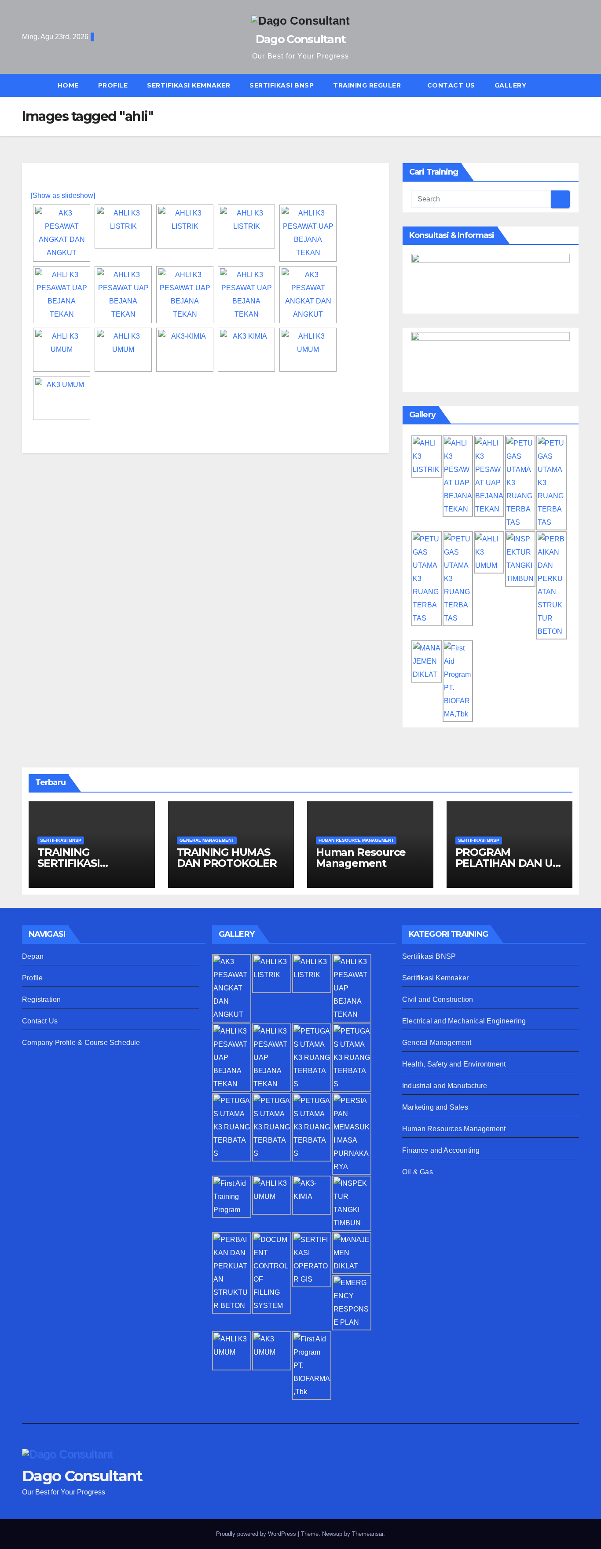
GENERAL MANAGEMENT (207, 840)
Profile (113, 85)
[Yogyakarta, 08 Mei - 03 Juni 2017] (61, 233)
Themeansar (367, 1534)
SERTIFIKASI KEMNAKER (188, 85)
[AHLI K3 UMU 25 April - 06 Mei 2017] (308, 349)
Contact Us (451, 85)
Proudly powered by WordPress (257, 1534)
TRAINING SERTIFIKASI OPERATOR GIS (76, 863)
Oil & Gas (417, 1172)
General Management (437, 1042)
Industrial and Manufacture (444, 1085)
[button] (576, 85)
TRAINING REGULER (368, 85)
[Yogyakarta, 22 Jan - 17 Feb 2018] (308, 233)
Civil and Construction (437, 999)
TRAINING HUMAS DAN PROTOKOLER (227, 857)
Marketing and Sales (435, 1107)
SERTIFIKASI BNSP (281, 85)
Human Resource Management (361, 857)
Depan (33, 956)
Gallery (511, 85)
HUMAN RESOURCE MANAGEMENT (356, 840)
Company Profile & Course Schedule (81, 1042)
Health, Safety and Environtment (454, 1064)
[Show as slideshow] (63, 195)
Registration (41, 999)
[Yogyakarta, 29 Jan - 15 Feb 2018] (123, 226)
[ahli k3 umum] (61, 349)
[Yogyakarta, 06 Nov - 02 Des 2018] (308, 294)
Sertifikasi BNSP (429, 956)
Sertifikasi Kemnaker (435, 978)
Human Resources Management (454, 1129)
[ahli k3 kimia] (184, 349)
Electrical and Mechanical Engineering (464, 1021)
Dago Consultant (301, 39)
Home (68, 85)
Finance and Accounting (441, 1150)
